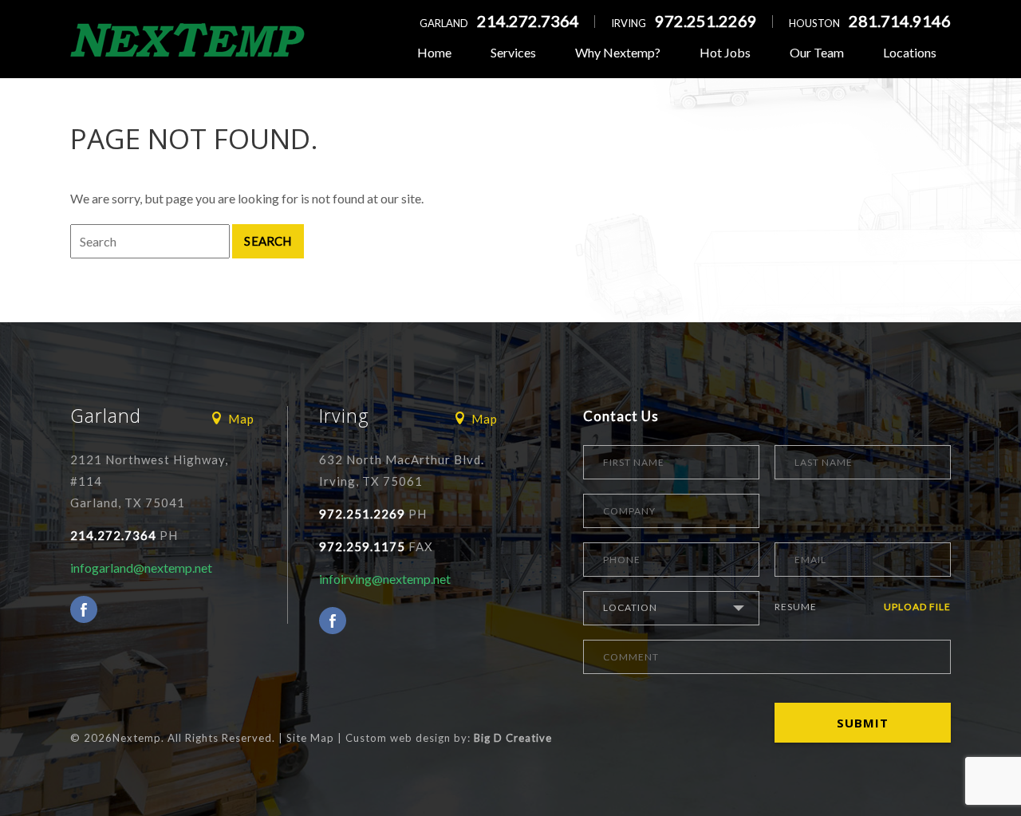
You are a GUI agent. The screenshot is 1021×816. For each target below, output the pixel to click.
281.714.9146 (900, 20)
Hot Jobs (725, 52)
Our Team (817, 52)
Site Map (310, 737)
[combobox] (671, 608)
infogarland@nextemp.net (141, 567)
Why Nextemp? (617, 52)
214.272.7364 (528, 20)
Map (241, 419)
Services (513, 52)
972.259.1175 (362, 546)
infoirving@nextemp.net (385, 578)
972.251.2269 (706, 20)
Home (434, 52)
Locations (909, 52)
